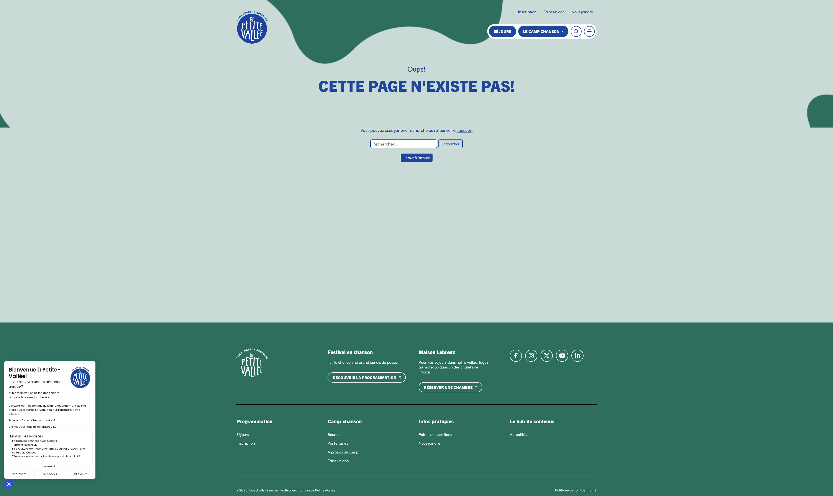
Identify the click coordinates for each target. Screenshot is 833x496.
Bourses (334, 434)
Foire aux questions (435, 434)
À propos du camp (343, 452)
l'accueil (464, 130)
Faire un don (554, 11)
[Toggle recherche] (576, 31)
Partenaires (338, 443)
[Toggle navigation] (589, 31)
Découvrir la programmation (364, 377)
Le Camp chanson (541, 31)
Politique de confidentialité (576, 490)
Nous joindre (582, 11)
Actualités (518, 434)
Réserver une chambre (448, 387)
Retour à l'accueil (416, 158)
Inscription (527, 11)
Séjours (502, 31)
